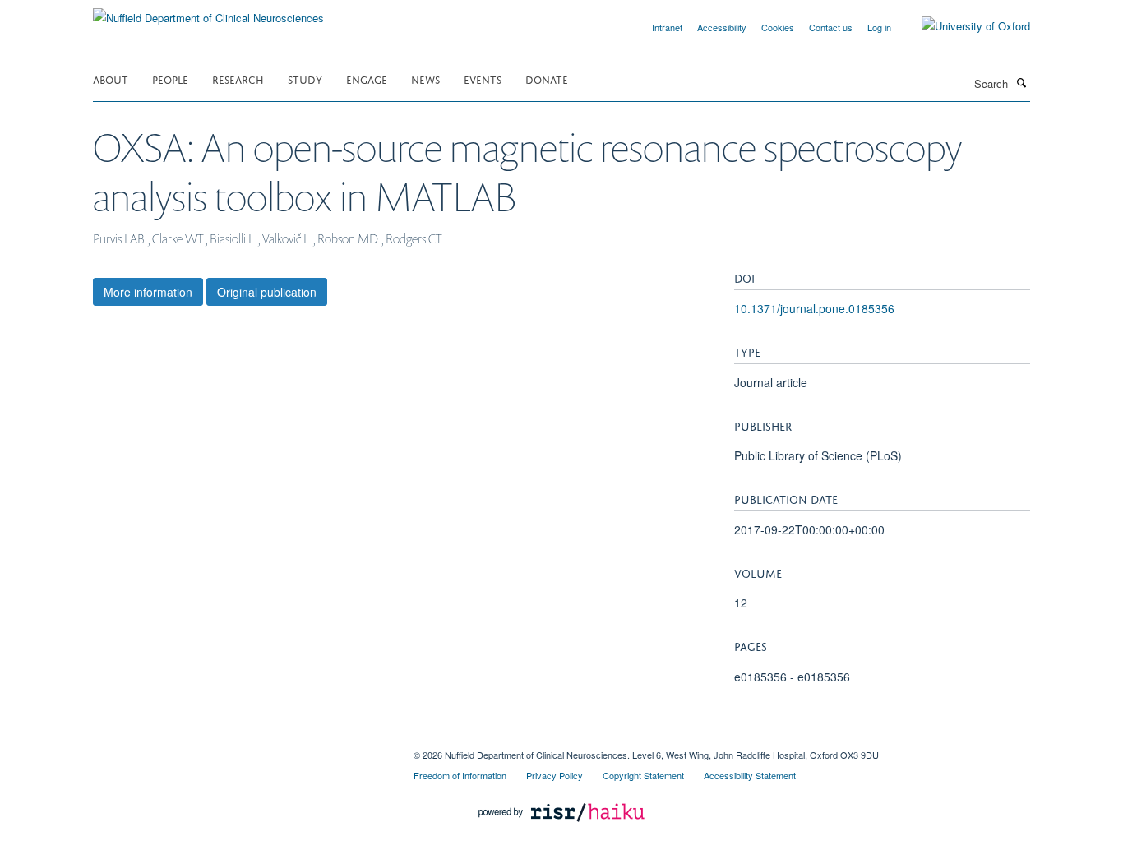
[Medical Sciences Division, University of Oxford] (241, 749)
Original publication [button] (267, 292)
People (170, 78)
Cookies (777, 27)
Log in (879, 27)
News (425, 78)
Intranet (667, 27)
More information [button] (148, 292)
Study (305, 78)
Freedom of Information (460, 775)
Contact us (831, 27)
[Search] (1021, 82)
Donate (546, 78)
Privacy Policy (554, 775)
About (110, 78)
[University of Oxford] (963, 26)
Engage (366, 78)
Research (238, 78)
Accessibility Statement (750, 775)
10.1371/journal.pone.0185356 (814, 308)
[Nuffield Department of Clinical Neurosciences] (208, 12)
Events (482, 78)
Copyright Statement (643, 775)
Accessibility (721, 27)
